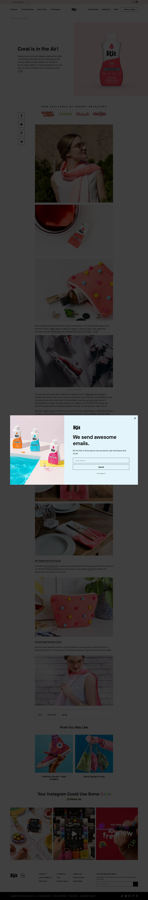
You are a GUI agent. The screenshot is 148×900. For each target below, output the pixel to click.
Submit (101, 467)
